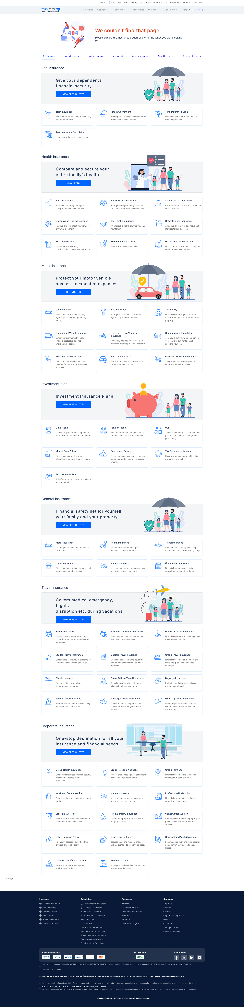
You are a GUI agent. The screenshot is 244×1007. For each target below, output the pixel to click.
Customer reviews (130, 907)
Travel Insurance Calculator (93, 935)
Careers (167, 911)
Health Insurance (71, 56)
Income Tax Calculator (91, 911)
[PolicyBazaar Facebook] (176, 957)
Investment (118, 56)
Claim (102, 3)
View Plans (73, 182)
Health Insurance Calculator (93, 931)
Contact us (168, 923)
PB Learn (126, 919)
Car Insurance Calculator (92, 939)
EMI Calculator (87, 919)
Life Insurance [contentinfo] (49, 907)
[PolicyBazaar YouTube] (199, 957)
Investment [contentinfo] (48, 915)
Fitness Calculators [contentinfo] (93, 907)
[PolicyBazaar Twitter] (184, 957)
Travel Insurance (165, 56)
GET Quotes (73, 292)
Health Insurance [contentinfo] (51, 919)
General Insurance (140, 56)
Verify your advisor (172, 927)
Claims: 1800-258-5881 (180, 3)
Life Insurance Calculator (92, 927)
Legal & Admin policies (173, 915)
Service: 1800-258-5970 (156, 3)
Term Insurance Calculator (93, 915)
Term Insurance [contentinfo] (50, 911)
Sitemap (167, 907)
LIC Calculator (87, 923)
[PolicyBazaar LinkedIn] (191, 957)
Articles (125, 903)
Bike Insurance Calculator (92, 943)
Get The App (116, 3)
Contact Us (198, 3)
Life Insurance (48, 56)
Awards (125, 915)
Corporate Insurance (191, 56)
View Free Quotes (73, 94)
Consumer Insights (130, 923)
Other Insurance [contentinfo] (50, 923)
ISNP (165, 919)
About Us (167, 903)
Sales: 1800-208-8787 (133, 3)
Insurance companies (132, 911)
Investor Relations (171, 931)
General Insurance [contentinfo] (51, 903)
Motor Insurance (96, 56)
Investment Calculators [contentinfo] (95, 903)
